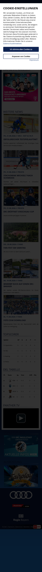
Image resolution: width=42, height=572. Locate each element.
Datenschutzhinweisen (12, 43)
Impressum (34, 60)
